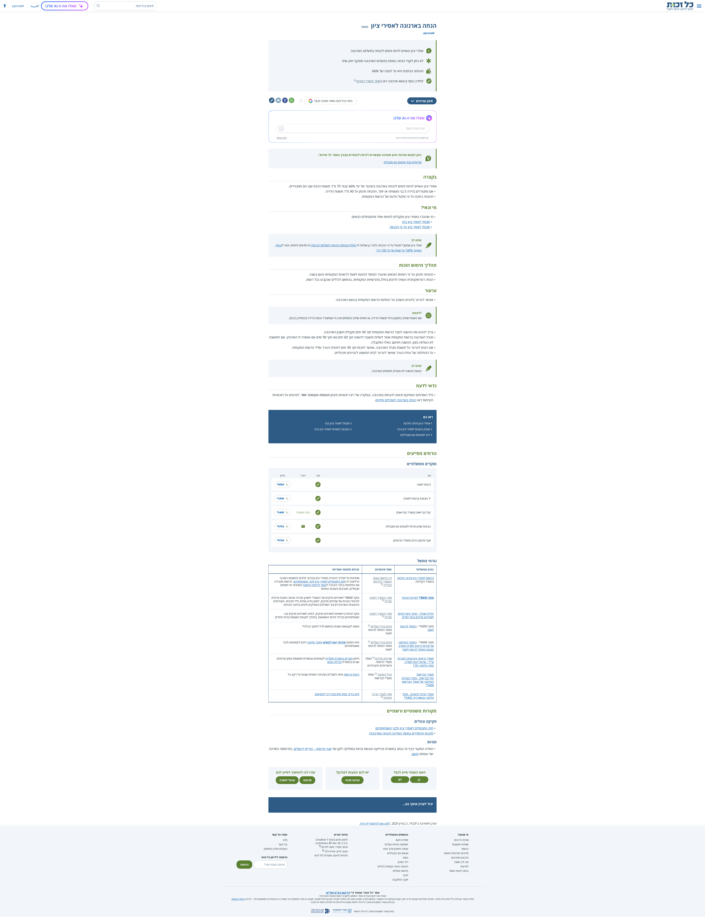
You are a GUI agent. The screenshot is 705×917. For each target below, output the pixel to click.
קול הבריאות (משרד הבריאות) (413, 512)
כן (419, 780)
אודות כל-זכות (461, 840)
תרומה (307, 780)
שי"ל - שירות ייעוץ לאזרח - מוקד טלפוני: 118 (419, 663)
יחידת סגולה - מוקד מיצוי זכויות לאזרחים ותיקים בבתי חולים (416, 615)
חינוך (405, 875)
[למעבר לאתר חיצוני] (318, 484)
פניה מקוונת (303, 512)
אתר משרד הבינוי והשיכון (382, 696)
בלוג (285, 840)
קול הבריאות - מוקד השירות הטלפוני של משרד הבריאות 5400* (418, 681)
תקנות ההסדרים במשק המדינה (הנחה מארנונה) (401, 733)
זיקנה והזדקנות (400, 879)
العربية (35, 6)
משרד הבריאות (425, 674)
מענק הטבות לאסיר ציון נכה (413, 429)
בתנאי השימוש (238, 899)
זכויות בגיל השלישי (381, 626)
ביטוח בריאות (351, 674)
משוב (414, 754)
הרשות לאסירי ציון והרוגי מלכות (415, 578)
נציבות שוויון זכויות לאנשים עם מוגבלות (408, 526)
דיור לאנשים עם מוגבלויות (415, 435)
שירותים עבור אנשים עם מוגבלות (403, 162)
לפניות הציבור (418, 598)
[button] (699, 6)
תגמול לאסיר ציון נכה (416, 222)
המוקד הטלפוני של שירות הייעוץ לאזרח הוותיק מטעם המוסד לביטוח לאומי (416, 645)
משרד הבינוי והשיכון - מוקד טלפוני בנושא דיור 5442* (418, 696)
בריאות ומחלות (400, 871)
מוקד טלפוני (314, 642)
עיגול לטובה (287, 780)
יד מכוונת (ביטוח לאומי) (417, 498)
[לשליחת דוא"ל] (303, 526)
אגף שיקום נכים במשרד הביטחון (412, 540)
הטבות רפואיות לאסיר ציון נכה (332, 429)
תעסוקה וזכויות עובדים (396, 844)
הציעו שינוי (352, 780)
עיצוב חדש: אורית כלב (336, 851)
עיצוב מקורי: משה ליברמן (335, 847)
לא (400, 780)
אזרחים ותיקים (383, 658)
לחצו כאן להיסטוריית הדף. (374, 823)
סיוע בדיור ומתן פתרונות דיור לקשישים (337, 694)
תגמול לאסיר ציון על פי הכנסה (410, 227)
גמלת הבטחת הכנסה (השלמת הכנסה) (333, 245)
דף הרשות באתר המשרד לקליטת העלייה (382, 581)
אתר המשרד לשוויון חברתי (381, 599)
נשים (405, 857)
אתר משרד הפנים (368, 81)
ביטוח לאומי (424, 484)
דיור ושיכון (403, 862)
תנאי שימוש (282, 137)
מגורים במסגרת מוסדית (339, 658)
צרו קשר (283, 844)
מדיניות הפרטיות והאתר (456, 853)
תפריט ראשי (402, 840)
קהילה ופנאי (334, 662)
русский (18, 6)
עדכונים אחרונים (460, 857)
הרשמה (244, 864)
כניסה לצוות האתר (459, 871)
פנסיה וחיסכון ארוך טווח (395, 848)
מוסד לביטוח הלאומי (314, 585)
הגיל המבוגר (384, 674)
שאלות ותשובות (460, 844)
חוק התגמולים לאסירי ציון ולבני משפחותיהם (319, 581)
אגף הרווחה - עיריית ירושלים (313, 748)
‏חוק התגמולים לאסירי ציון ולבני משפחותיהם (404, 728)
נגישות (465, 848)
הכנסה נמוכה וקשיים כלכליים (393, 866)
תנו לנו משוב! (461, 862)
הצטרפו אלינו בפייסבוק (275, 848)
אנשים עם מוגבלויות (397, 853)
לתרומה (464, 866)
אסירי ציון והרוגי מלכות (417, 423)
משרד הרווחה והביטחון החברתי (415, 658)
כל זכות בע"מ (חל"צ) (338, 892)
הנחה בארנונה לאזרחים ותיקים (395, 400)
